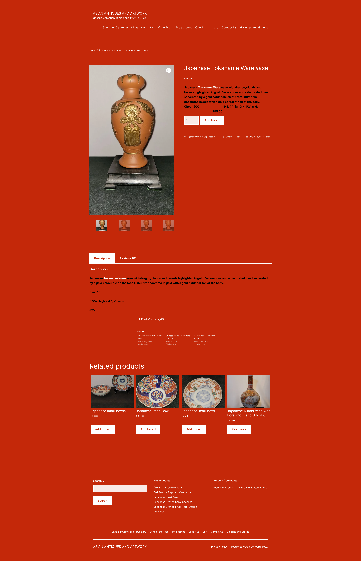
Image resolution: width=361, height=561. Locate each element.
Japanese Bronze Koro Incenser (173, 501)
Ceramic (199, 137)
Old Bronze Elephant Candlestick (173, 492)
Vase (261, 137)
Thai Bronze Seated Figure (251, 487)
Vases (217, 137)
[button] (168, 70)
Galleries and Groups (254, 27)
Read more (239, 429)
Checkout (201, 27)
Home (92, 50)
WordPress (260, 546)
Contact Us (229, 27)
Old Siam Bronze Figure (168, 487)
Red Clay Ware (251, 137)
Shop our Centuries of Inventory (124, 27)
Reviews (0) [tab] (128, 258)
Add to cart (212, 120)
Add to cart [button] (102, 429)
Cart (215, 27)
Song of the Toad (160, 27)
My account (184, 27)
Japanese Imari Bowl (166, 497)
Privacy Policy (219, 546)
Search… (98, 480)
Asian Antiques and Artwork (120, 13)
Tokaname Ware (209, 87)
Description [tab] (102, 258)
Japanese (104, 50)
